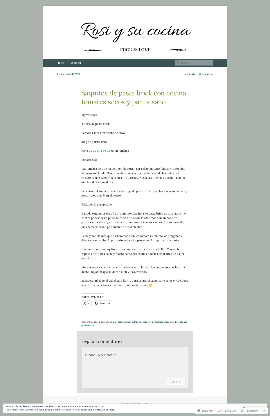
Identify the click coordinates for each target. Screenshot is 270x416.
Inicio (61, 62)
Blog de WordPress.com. (135, 403)
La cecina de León (123, 321)
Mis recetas (140, 321)
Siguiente (206, 74)
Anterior (190, 74)
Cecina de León (103, 150)
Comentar (176, 381)
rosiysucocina (160, 321)
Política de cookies (103, 409)
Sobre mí (76, 62)
